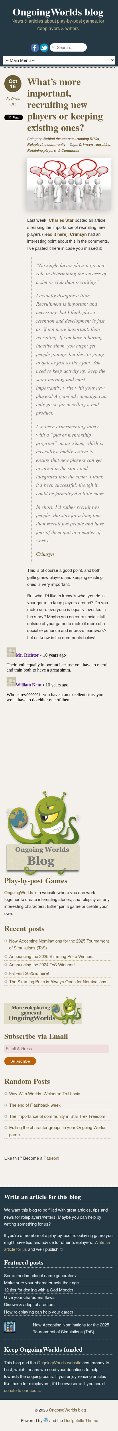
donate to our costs (22, 1390)
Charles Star (61, 220)
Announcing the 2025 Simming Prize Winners (51, 956)
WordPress (46, 1420)
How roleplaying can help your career (38, 1312)
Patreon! (51, 1158)
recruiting (102, 144)
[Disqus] (57, 716)
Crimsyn (86, 144)
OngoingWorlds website (59, 1362)
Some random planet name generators (40, 1275)
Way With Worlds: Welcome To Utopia (44, 1093)
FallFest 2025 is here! (29, 973)
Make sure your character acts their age (41, 1282)
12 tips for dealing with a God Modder (38, 1290)
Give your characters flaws (29, 1297)
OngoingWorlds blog (58, 11)
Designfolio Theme (81, 1420)
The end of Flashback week (35, 1105)
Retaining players (41, 150)
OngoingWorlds (18, 892)
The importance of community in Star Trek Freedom (57, 1116)
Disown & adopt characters (29, 1304)
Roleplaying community (46, 144)
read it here (55, 234)
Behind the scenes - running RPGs (71, 138)
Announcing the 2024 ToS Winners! (42, 964)
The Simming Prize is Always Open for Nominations (57, 981)
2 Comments (68, 150)
